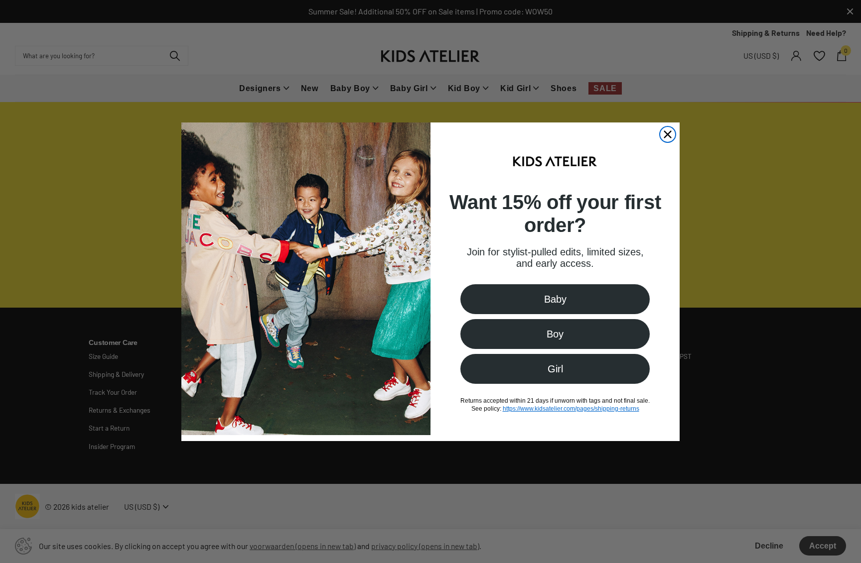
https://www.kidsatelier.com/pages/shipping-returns (571, 408)
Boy (555, 334)
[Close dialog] (668, 134)
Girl (555, 368)
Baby (555, 299)
